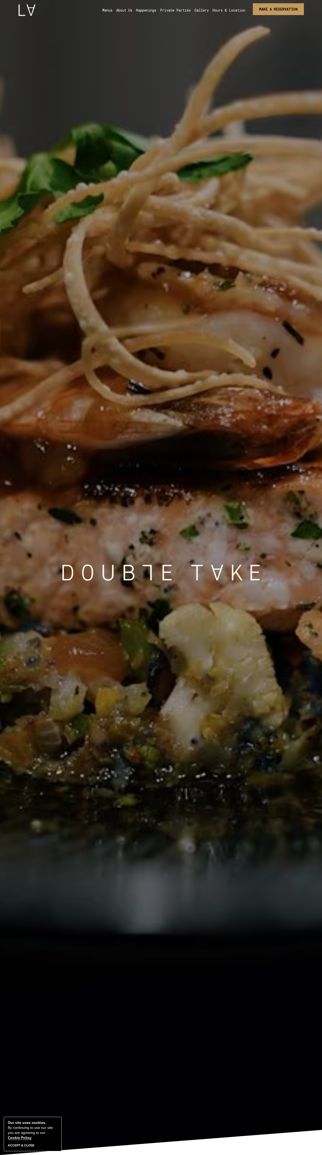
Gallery (201, 10)
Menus (107, 10)
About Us (124, 10)
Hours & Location (229, 10)
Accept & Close (21, 1145)
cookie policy (19, 1138)
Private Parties (175, 10)
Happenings (146, 10)
